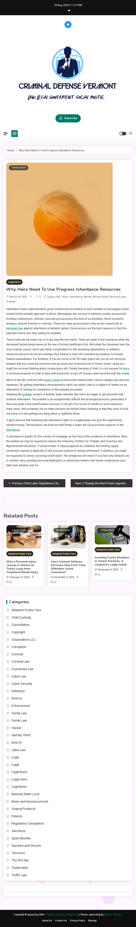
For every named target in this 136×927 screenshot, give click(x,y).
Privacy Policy (77, 920)
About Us (47, 920)
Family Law (19, 713)
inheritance (76, 296)
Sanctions (19, 831)
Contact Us (61, 920)
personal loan (117, 296)
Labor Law (19, 750)
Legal (15, 757)
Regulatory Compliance (28, 823)
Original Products (24, 809)
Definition (18, 691)
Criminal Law (20, 661)
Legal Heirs (14, 282)
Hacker (17, 728)
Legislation (19, 786)
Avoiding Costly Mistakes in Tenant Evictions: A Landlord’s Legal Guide (112, 561)
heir (58, 296)
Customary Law (22, 669)
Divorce (17, 698)
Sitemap (92, 920)
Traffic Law (19, 875)
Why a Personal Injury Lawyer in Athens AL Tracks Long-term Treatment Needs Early (22, 567)
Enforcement (21, 706)
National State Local (25, 794)
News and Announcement (30, 801)
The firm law (20, 860)
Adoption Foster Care (20, 553)
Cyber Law (19, 676)
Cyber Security (22, 683)
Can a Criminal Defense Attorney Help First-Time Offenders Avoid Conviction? (68, 567)
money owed (100, 296)
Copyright (18, 632)
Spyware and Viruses (26, 845)
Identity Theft (21, 735)
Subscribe (70, 118)
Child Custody (21, 617)
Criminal (17, 654)
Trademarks (20, 867)
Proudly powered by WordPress (61, 914)
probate (10, 301)
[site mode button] (122, 133)
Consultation (20, 625)
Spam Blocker (21, 838)
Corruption (19, 647)
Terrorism (18, 853)
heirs (65, 296)
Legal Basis (19, 772)
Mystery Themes (112, 914)
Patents (17, 816)
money (88, 296)
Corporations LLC (24, 639)
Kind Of (17, 742)
